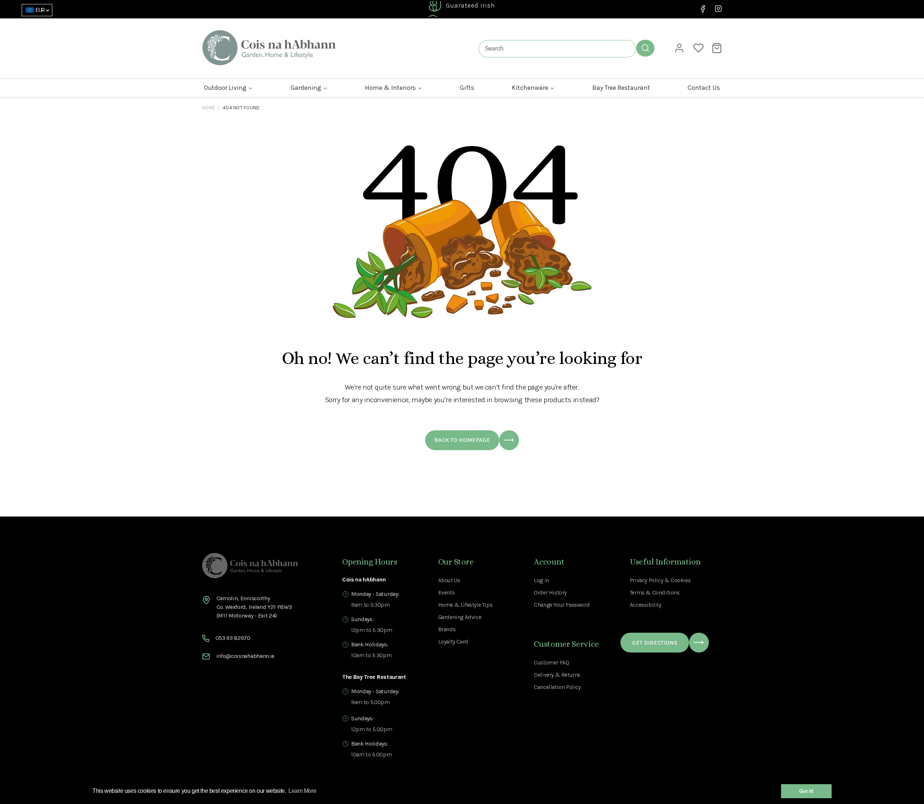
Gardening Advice (459, 617)
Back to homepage (462, 439)
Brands (447, 629)
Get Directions (654, 642)
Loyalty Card (453, 641)
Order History (550, 592)
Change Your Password (561, 604)
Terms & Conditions (655, 592)
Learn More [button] (302, 791)
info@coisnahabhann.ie (245, 656)
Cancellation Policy (557, 687)
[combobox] (557, 48)
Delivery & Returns (557, 674)
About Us (449, 580)
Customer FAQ (551, 662)
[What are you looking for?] (645, 48)
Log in (541, 580)
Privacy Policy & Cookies (660, 580)
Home (208, 108)
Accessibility (645, 604)
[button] (718, 48)
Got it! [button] (806, 791)
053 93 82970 (232, 637)
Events (446, 592)
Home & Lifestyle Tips (465, 604)
